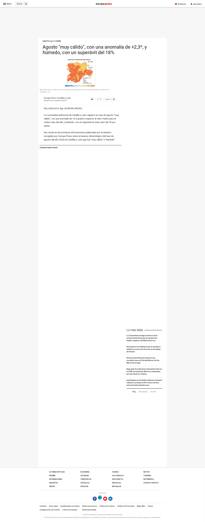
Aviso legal (53, 506)
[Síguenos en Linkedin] (110, 499)
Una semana (143, 391)
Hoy (134, 391)
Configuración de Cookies (50, 510)
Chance (115, 472)
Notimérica (148, 479)
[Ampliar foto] (80, 86)
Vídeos (52, 486)
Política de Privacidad (125, 506)
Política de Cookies (107, 506)
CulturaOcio (118, 475)
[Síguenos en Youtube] (105, 499)
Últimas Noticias (57, 472)
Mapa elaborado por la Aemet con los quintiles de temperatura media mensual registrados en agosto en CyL (74, 90)
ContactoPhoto (150, 483)
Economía (85, 472)
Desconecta (117, 479)
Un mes (153, 391)
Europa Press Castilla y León (57, 98)
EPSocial (85, 486)
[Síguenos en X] (100, 499)
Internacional (55, 479)
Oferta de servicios (89, 506)
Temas (150, 506)
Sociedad (85, 475)
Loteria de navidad (70, 510)
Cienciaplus (86, 479)
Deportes (53, 483)
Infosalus (116, 486)
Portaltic (85, 483)
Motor (146, 472)
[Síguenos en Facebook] (94, 499)
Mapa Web (141, 506)
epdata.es (116, 483)
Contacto (43, 506)
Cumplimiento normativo (70, 506)
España (52, 475)
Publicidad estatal (89, 510)
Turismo (147, 475)
